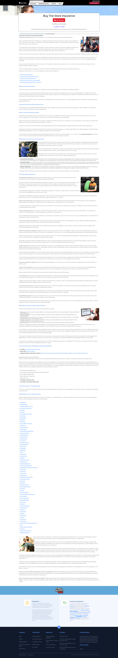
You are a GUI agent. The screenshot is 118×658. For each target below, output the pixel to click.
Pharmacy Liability (24, 492)
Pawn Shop (22, 488)
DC (91, 636)
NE (92, 639)
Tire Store (22, 513)
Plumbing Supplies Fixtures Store (27, 494)
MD (93, 637)
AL (80, 636)
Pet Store (22, 490)
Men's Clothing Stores (25, 479)
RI (93, 640)
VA (85, 642)
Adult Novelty (23, 402)
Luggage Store (23, 475)
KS (86, 637)
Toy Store (22, 517)
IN (84, 637)
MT (87, 639)
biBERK (87, 606)
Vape (21, 525)
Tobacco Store (23, 515)
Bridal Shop (22, 421)
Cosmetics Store (23, 437)
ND (91, 639)
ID (80, 637)
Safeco (81, 615)
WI (91, 642)
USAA (76, 617)
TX (82, 642)
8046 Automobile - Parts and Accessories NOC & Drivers (52, 353)
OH (86, 640)
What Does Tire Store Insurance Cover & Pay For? (30, 82)
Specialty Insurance (37, 641)
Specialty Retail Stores (25, 532)
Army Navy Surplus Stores (25, 408)
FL (95, 636)
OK (88, 640)
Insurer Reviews (36, 636)
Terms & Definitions (51, 644)
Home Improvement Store (26, 465)
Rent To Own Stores (24, 498)
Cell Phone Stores (24, 427)
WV (93, 642)
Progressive (76, 615)
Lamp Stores (23, 471)
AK (80, 648)
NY (84, 640)
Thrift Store (22, 509)
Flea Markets (23, 450)
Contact (21, 639)
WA (89, 642)
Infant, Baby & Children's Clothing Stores (29, 467)
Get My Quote (94, 3)
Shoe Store (22, 504)
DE (93, 636)
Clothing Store (23, 429)
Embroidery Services (24, 442)
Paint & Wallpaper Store (25, 486)
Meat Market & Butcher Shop (26, 477)
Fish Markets (23, 448)
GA (97, 636)
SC (95, 640)
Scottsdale (85, 615)
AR (82, 636)
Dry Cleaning (23, 440)
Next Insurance (84, 612)
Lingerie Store (23, 473)
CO (87, 636)
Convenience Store (24, 435)
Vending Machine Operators (26, 526)
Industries (33, 3)
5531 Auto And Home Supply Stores (32, 349)
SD (97, 640)
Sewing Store (23, 502)
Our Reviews (22, 648)
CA (85, 636)
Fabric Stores (23, 446)
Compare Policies (63, 636)
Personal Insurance (37, 639)
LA (89, 637)
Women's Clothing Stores (25, 530)
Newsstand (22, 482)
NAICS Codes (35, 644)
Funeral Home (23, 454)
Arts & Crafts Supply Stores (26, 414)
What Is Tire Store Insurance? (26, 74)
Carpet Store (23, 425)
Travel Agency (23, 519)
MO (83, 639)
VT (87, 642)
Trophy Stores (23, 521)
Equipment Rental (24, 444)
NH (96, 639)
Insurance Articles (50, 647)
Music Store (22, 481)
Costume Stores (23, 438)
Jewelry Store (23, 469)
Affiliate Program (23, 641)
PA (92, 640)
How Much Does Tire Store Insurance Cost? (29, 76)
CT (89, 636)
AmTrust (72, 606)
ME (95, 637)
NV (94, 639)
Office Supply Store (24, 484)
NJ (80, 640)
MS (85, 639)
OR (90, 640)
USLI (79, 617)
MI (97, 637)
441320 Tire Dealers (30, 351)
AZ (84, 636)
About (60, 3)
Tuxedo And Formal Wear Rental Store (28, 523)
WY (96, 642)
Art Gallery (22, 412)
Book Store (22, 419)
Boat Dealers (23, 417)
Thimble (85, 616)
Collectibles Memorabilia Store (26, 431)
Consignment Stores (24, 433)
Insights (54, 3)
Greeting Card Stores (24, 459)
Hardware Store (23, 461)
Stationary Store (23, 507)
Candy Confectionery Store (26, 423)
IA (81, 637)
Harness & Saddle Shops (25, 463)
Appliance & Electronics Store (26, 406)
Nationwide (77, 612)
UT (84, 642)
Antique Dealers (23, 404)
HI (82, 648)
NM (82, 640)
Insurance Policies (44, 3)
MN (80, 639)
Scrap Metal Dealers (24, 500)
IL (83, 637)
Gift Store (22, 458)
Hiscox (87, 610)
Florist (21, 452)
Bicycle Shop (23, 415)
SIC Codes (34, 647)
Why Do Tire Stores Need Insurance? (28, 78)
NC (88, 639)
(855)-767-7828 (96, 1)
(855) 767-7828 (59, 26)
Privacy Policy (31, 654)
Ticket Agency (23, 511)
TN (80, 642)
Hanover (83, 610)
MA (91, 637)
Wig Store (22, 528)
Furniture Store (23, 456)
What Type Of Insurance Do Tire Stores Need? (30, 80)
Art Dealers (22, 410)
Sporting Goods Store (25, 505)
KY (87, 637)
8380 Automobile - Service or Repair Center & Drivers (76, 353)
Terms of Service (22, 654)
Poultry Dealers (23, 496)
